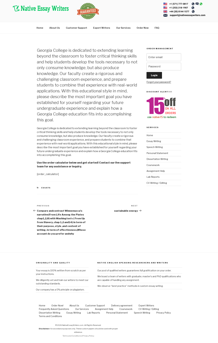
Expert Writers (101, 27)
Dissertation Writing (157, 159)
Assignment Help (156, 171)
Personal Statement (157, 153)
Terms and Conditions (50, 316)
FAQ (157, 27)
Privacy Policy (163, 312)
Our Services (123, 27)
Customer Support (76, 27)
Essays (46, 188)
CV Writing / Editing (157, 183)
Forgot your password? (159, 82)
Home (40, 27)
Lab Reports (153, 176)
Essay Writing (154, 141)
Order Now (143, 27)
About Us (54, 27)
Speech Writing (155, 147)
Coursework (153, 165)
